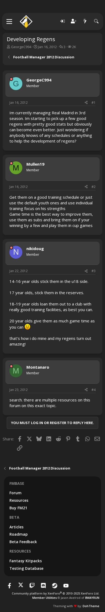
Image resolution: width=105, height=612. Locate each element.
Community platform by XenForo (55, 593)
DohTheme (91, 606)
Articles (16, 526)
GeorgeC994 (21, 46)
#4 (94, 389)
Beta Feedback (23, 541)
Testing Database (26, 568)
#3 (94, 271)
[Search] (96, 21)
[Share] (86, 103)
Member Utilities (44, 598)
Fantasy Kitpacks (25, 560)
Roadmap (18, 534)
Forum (15, 492)
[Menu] (9, 21)
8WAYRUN (92, 598)
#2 (94, 186)
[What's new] (85, 21)
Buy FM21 (18, 507)
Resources (18, 500)
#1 (94, 102)
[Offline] (11, 79)
